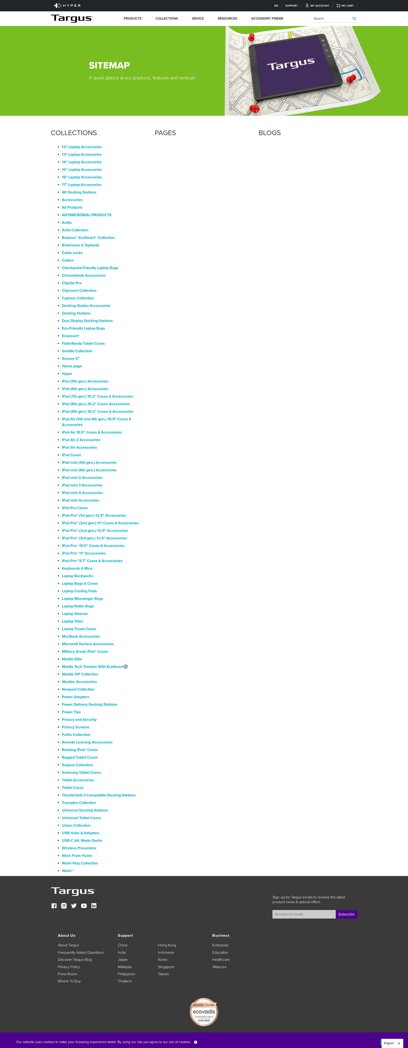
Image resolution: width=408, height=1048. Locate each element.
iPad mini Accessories (80, 500)
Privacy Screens (75, 727)
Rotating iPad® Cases (80, 749)
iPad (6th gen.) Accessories (85, 389)
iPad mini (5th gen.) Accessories (89, 462)
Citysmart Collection (79, 290)
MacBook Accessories (81, 636)
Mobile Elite (72, 659)
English (389, 1043)
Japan (123, 959)
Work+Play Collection (80, 863)
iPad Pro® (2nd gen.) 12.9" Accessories (95, 530)
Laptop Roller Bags (78, 606)
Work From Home (77, 855)
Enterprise (220, 945)
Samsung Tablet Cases (81, 772)
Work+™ (68, 870)
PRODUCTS (132, 19)
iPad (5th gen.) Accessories (85, 381)
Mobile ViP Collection (80, 674)
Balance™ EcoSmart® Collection (88, 237)
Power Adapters (75, 697)
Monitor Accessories (79, 681)
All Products (72, 207)
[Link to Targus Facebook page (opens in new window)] (54, 906)
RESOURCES (227, 19)
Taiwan (163, 974)
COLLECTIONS (167, 19)
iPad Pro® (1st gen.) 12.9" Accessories (94, 515)
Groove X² (70, 358)
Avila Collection (75, 230)
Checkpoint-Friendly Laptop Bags (90, 268)
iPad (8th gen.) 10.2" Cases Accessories (96, 404)
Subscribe (346, 914)
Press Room (67, 974)
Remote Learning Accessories (87, 742)
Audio (67, 222)
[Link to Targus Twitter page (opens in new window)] (74, 906)
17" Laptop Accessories (82, 184)
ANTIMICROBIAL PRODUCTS (86, 215)
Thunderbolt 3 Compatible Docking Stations (99, 795)
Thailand (125, 981)
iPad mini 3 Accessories (82, 485)
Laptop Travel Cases (79, 629)
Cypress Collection (78, 298)
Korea (162, 959)
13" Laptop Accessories (82, 154)
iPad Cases (71, 455)
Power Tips (71, 712)
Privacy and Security (79, 719)
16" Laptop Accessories (82, 177)
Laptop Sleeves (75, 613)
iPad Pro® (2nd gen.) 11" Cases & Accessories (100, 523)
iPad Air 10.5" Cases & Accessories (92, 432)
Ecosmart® (71, 336)
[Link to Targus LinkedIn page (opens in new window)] (93, 906)
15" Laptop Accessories (82, 169)
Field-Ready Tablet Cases (83, 343)
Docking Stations (76, 313)
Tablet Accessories (78, 780)
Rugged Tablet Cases (80, 757)
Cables (68, 260)
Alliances (219, 967)
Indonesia (166, 952)
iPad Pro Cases (75, 508)
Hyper (67, 373)
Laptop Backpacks (77, 576)
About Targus (68, 945)
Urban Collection (76, 825)
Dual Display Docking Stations (87, 320)
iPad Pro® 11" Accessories (84, 553)
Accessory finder (267, 19)
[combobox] (392, 1043)
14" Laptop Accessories (82, 162)
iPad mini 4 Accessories (82, 492)
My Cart (348, 5)
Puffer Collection (76, 734)
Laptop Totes (72, 621)
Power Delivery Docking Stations (89, 704)
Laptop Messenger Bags (82, 598)
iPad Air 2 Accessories (81, 440)
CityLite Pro (71, 283)
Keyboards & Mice (77, 568)
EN (276, 5)
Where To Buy (69, 981)
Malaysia (125, 967)
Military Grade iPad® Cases (85, 651)
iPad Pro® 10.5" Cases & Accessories (93, 545)
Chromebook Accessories (84, 275)
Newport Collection (78, 689)
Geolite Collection (77, 351)
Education (220, 952)
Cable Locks (72, 252)
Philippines (126, 974)
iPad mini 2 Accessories (82, 477)
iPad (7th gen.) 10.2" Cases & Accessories (97, 396)
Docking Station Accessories (86, 305)
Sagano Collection (77, 765)
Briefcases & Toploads (80, 245)
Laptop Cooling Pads (79, 591)
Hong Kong (167, 945)
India (122, 952)
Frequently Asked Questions (81, 952)
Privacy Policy (69, 967)
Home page (72, 366)
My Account (319, 5)
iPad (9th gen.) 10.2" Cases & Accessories (97, 411)
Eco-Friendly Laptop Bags (83, 328)
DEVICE (198, 19)
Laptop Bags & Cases (80, 583)
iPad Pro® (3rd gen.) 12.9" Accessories (94, 538)
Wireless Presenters (79, 848)
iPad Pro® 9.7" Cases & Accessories (92, 560)
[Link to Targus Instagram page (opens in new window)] (64, 906)
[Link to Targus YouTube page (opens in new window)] (84, 906)
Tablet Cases (73, 787)
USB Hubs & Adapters (80, 833)
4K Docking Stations (79, 192)
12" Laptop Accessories (82, 147)
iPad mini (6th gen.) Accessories (89, 470)
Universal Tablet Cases (81, 818)
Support (291, 5)
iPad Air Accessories (79, 447)
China (122, 945)
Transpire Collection (79, 802)
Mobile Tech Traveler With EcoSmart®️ (95, 666)
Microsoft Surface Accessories (88, 644)
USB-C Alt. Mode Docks (82, 840)
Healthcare (221, 959)
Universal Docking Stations (85, 810)
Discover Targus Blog (75, 959)
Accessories (72, 200)
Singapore (166, 967)
